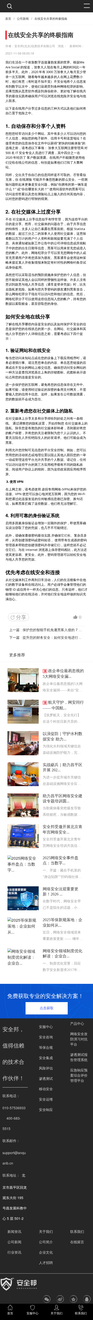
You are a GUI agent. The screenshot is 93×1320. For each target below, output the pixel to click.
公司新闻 (23, 18)
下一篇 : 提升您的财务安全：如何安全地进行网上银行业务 (46, 638)
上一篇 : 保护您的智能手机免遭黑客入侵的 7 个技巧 (46, 630)
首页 (8, 18)
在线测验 (25, 179)
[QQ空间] (73, 1299)
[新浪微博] (60, 1299)
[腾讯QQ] (87, 1299)
